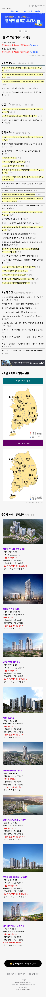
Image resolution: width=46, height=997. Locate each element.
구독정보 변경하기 (28, 11)
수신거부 (18, 989)
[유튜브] (26, 31)
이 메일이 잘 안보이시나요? (37, 6)
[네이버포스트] (20, 31)
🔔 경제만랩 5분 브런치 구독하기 (23, 963)
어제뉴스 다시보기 (15, 11)
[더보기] (6, 70)
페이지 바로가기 (39, 11)
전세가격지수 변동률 (23, 443)
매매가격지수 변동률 (23, 381)
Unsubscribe (26, 989)
